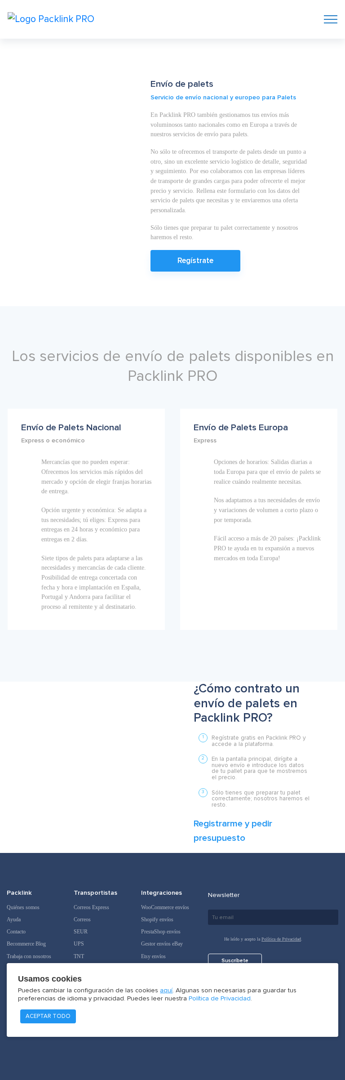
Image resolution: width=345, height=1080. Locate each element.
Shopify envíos (157, 919)
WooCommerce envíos (165, 907)
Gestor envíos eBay (162, 944)
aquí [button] (166, 990)
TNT (79, 956)
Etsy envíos (153, 956)
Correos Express (91, 907)
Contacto (16, 931)
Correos (82, 919)
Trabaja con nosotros (29, 956)
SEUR (81, 931)
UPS (79, 944)
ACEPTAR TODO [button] (48, 1016)
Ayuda (14, 919)
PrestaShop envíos (161, 931)
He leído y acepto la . (263, 939)
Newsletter (224, 895)
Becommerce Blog (26, 944)
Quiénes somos (23, 907)
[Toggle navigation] (330, 19)
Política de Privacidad (281, 939)
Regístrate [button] (195, 260)
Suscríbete (234, 960)
